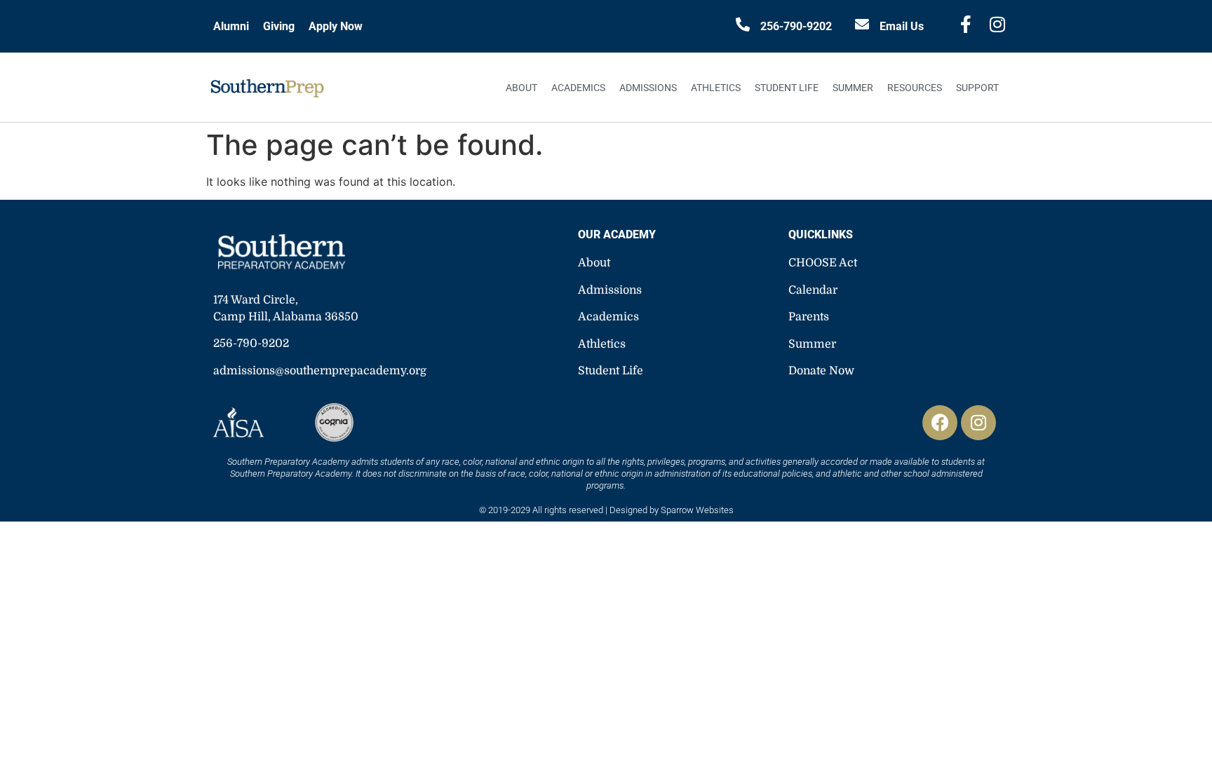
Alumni (231, 26)
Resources (914, 87)
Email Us (902, 26)
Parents (808, 317)
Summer (853, 87)
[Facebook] (939, 422)
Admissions (648, 87)
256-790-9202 (796, 26)
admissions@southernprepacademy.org (319, 371)
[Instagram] (978, 422)
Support (977, 87)
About (521, 87)
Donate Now (821, 371)
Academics (578, 87)
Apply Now (336, 26)
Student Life (787, 87)
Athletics (716, 87)
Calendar (812, 290)
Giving (279, 26)
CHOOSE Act (822, 263)
